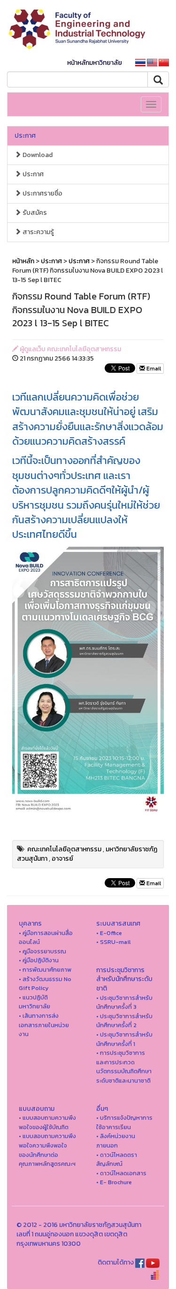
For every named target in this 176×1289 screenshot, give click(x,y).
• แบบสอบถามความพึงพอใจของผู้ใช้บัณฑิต (47, 1122)
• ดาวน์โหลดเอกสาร (121, 1173)
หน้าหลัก (23, 261)
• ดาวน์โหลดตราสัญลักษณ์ (116, 1159)
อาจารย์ (62, 859)
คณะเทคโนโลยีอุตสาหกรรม (64, 849)
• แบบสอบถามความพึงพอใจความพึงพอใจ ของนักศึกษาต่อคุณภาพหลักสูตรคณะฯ (47, 1150)
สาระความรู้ (37, 232)
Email (153, 368)
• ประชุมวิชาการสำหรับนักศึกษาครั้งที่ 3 (124, 1002)
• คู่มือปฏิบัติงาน (39, 960)
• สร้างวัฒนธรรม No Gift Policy (45, 984)
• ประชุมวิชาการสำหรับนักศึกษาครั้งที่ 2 (124, 1021)
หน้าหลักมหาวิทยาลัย (94, 63)
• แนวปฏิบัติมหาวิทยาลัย (34, 1002)
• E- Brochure (114, 1182)
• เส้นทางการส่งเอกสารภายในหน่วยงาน (44, 1024)
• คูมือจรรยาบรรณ (42, 951)
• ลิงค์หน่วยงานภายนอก (115, 1141)
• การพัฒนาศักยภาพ (45, 969)
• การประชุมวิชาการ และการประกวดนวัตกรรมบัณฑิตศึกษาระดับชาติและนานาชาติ (124, 1066)
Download (37, 155)
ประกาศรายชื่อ (41, 193)
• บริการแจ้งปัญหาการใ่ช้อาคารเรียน (124, 1122)
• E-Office (109, 932)
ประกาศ (25, 136)
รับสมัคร (34, 213)
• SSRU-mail (113, 941)
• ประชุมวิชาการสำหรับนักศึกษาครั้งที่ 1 (124, 1039)
